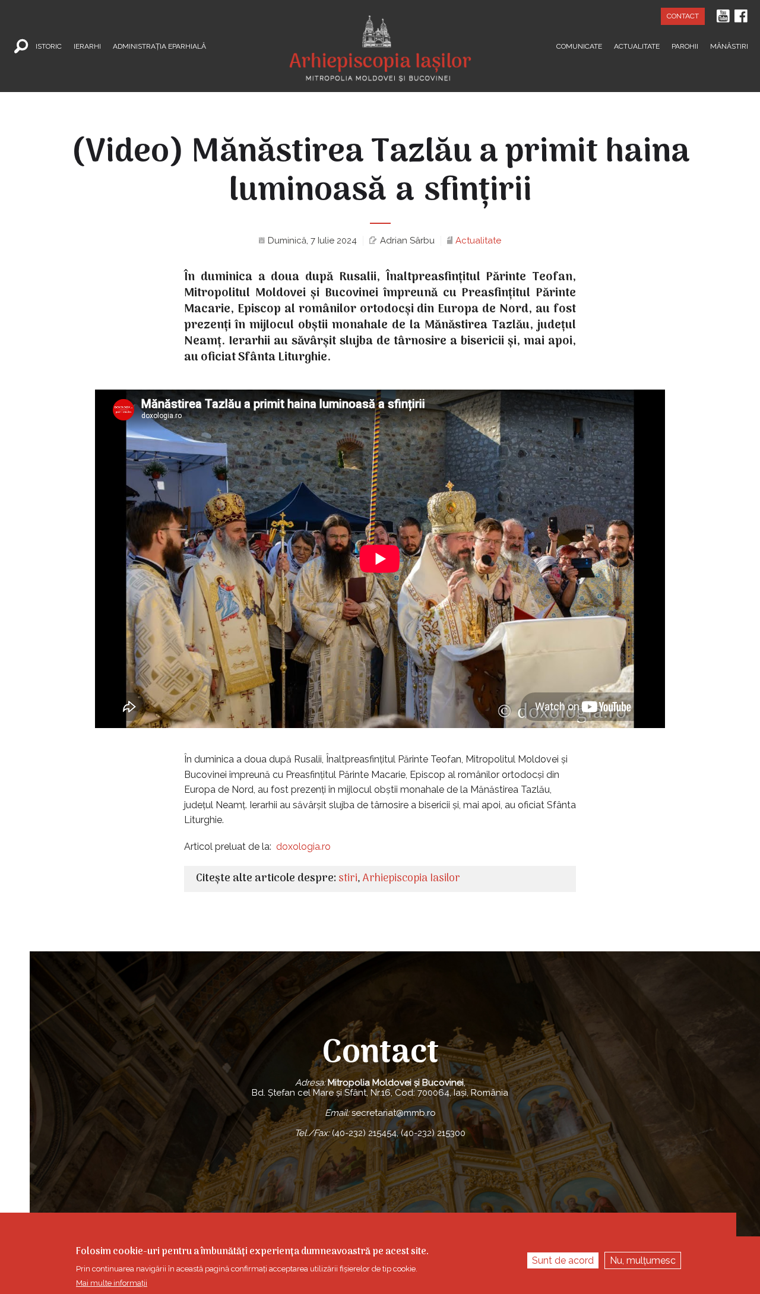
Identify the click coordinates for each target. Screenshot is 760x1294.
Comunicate (579, 46)
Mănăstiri (729, 46)
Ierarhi (87, 46)
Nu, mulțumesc (643, 1260)
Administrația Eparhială (159, 46)
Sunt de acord (563, 1260)
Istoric (49, 46)
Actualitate (637, 46)
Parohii (685, 46)
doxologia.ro (303, 846)
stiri (347, 878)
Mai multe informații (111, 1283)
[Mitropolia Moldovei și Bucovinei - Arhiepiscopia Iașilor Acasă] (380, 41)
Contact (683, 16)
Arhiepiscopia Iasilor (411, 878)
